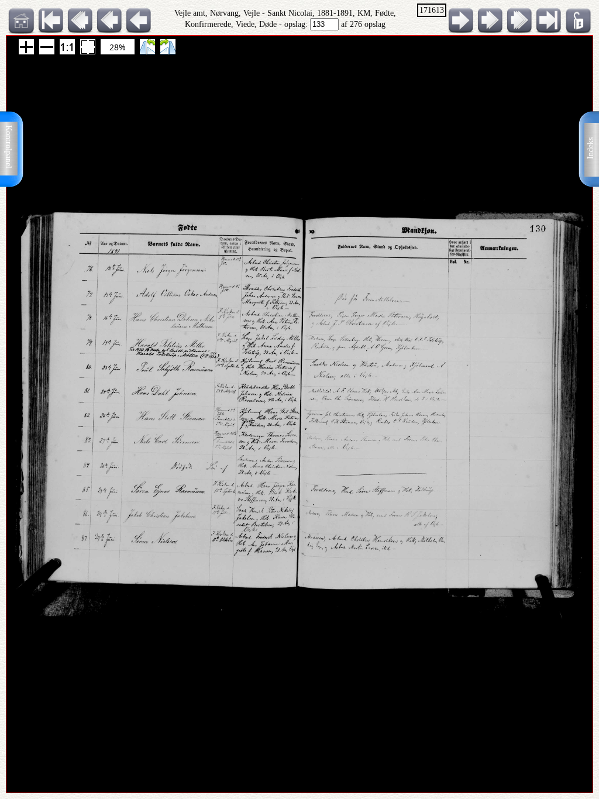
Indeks (590, 148)
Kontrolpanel (8, 146)
